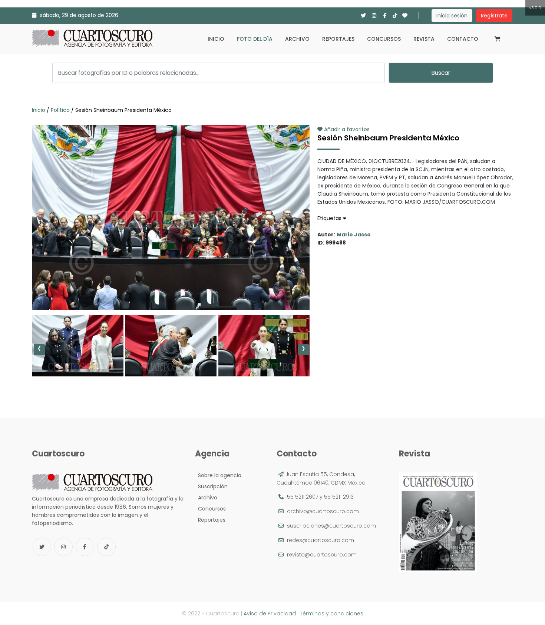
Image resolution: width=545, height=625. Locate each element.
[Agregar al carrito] (170, 288)
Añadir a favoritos (346, 129)
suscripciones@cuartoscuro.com (331, 525)
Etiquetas (330, 218)
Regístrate (494, 15)
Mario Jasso (354, 234)
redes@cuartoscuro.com (320, 540)
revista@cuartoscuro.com (322, 554)
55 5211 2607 (302, 497)
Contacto (462, 39)
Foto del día (254, 39)
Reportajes (338, 39)
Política (60, 110)
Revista (424, 39)
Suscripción (211, 486)
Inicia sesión (452, 15)
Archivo (297, 39)
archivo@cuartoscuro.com (323, 511)
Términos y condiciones (331, 613)
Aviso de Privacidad (270, 613)
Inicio (216, 39)
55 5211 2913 (339, 497)
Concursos (384, 39)
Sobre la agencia (218, 475)
